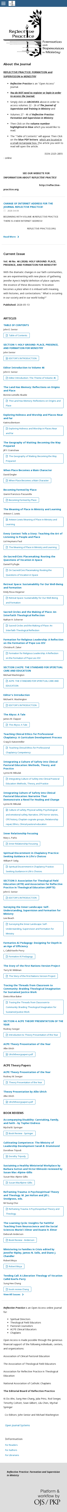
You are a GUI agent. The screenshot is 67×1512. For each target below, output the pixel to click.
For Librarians (12, 1455)
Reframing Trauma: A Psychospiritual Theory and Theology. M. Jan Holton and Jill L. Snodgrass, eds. (31, 1195)
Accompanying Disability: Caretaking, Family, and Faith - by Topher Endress (31, 1121)
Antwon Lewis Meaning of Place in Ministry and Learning (31, 522)
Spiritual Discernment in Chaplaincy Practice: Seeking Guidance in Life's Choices (31, 854)
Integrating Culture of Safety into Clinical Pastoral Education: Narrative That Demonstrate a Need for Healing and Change (31, 796)
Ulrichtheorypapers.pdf (20, 1054)
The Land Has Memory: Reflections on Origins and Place (33, 403)
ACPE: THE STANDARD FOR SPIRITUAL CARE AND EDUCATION (32, 683)
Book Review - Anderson (21, 1240)
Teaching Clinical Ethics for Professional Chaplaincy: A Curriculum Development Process (32, 735)
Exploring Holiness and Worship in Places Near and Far (31, 431)
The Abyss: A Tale (14, 714)
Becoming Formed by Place (20, 489)
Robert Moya (15, 1266)
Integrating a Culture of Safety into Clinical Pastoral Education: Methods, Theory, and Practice (30, 765)
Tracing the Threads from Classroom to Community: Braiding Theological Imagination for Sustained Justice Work (31, 989)
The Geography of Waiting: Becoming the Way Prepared (31, 458)
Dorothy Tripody (17, 1156)
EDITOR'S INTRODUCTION (22, 358)
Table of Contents (17, 335)
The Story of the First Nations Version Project (31, 965)
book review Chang (18, 1289)
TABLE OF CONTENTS (16, 325)
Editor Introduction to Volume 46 (23, 367)
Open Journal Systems (17, 1425)
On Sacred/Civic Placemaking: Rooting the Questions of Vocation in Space (29, 558)
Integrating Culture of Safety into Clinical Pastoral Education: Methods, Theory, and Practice (32, 781)
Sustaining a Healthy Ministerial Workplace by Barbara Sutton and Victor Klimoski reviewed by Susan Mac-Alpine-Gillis (33, 1169)
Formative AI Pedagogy (20, 956)
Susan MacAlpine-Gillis (20, 1182)
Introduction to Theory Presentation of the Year (33, 1034)
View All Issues (11, 1294)
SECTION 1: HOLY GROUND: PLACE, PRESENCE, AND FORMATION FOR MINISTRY (30, 346)
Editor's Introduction (16, 695)
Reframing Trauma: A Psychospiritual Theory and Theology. (32, 1211)
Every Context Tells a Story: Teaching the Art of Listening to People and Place (33, 535)
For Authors (11, 1450)
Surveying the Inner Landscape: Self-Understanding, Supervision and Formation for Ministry (32, 910)
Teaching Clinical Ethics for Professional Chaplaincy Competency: (28, 750)
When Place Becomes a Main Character (27, 470)
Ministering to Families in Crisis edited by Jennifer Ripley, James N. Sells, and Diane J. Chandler (29, 1253)
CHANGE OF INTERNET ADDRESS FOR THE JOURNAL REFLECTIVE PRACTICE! (28, 205)
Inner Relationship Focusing (20, 833)
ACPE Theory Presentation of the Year (27, 1044)
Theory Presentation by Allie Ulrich (25, 1091)
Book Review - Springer (20, 1133)
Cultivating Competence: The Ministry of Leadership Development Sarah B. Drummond (31, 1144)
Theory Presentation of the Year (25, 1082)
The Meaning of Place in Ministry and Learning (32, 509)
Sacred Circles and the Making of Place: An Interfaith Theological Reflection (29, 613)
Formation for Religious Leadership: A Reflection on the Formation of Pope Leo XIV (33, 641)
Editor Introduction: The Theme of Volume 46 (32, 377)
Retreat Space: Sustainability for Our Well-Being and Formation (32, 600)
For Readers (11, 1444)
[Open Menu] (3, 3)
